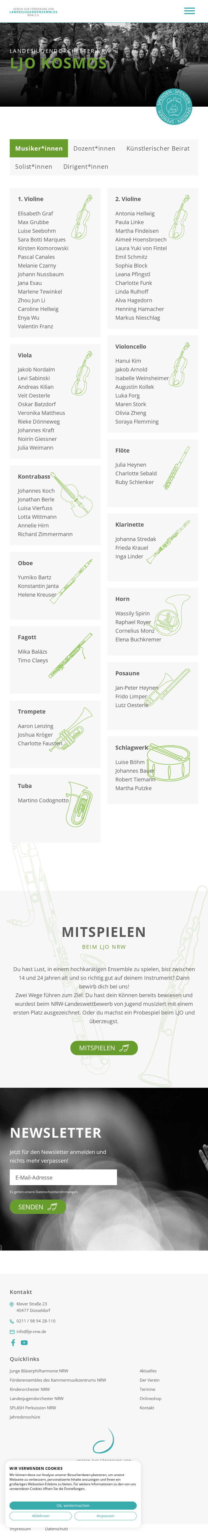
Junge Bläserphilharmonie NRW (39, 1370)
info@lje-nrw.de (31, 1331)
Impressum (21, 1528)
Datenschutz (56, 1528)
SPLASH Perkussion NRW (33, 1407)
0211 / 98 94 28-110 (36, 1321)
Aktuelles (148, 1370)
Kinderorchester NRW (30, 1389)
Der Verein (150, 1380)
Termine (147, 1389)
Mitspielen (97, 1047)
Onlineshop (150, 1398)
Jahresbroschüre (25, 1417)
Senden (30, 1206)
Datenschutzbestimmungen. (57, 1191)
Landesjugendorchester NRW (37, 1398)
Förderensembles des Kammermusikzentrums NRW (58, 1380)
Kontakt (147, 1407)
